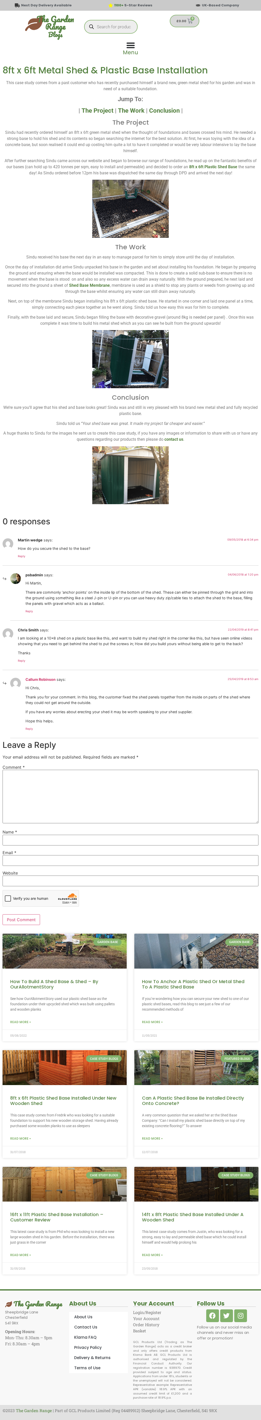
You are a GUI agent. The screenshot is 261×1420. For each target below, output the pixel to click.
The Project (97, 110)
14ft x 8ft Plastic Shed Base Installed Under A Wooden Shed (193, 1217)
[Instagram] (240, 1315)
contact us (173, 439)
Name (10, 832)
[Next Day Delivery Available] (17, 5)
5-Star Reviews (133, 5)
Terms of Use (87, 1368)
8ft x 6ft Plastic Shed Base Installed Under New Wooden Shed (63, 1101)
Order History (146, 1324)
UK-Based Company (220, 5)
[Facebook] (212, 1315)
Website (10, 873)
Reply (21, 556)
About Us (83, 1317)
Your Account (146, 1318)
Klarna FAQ (85, 1337)
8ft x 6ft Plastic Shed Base (213, 166)
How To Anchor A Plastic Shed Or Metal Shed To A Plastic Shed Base (193, 984)
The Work (131, 110)
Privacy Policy (88, 1347)
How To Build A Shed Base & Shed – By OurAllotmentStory (54, 984)
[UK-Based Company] (198, 5)
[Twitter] (226, 1315)
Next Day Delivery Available (46, 5)
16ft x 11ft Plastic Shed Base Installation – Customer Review (56, 1217)
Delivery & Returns (92, 1357)
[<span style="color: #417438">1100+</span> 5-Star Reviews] (111, 5)
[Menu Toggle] (130, 48)
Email (9, 853)
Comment (14, 767)
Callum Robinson (40, 679)
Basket (139, 1330)
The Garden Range (37, 1303)
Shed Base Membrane (89, 285)
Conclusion (164, 110)
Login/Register (147, 1312)
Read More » (20, 1022)
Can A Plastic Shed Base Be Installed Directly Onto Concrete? (193, 1101)
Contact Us (85, 1327)
